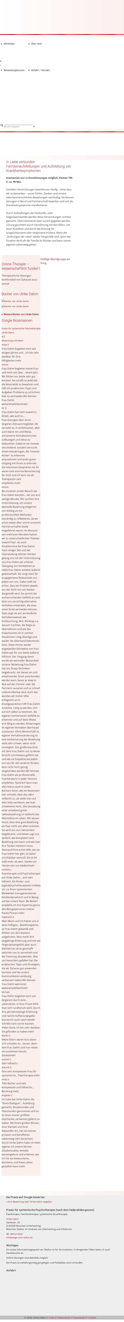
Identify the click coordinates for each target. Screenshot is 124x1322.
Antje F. (5, 344)
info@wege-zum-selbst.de (19, 1237)
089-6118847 (16, 1234)
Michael (6, 992)
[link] (34, 126)
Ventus (5, 487)
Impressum (79, 1317)
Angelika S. (7, 1095)
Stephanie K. (8, 917)
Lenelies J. (7, 869)
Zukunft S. (7, 1067)
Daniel (5, 364)
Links (51, 1317)
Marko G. (6, 1035)
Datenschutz (63, 1317)
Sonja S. (6, 1079)
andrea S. (6, 1059)
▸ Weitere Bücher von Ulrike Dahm (20, 314)
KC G (4, 408)
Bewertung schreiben (12, 340)
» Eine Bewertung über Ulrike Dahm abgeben (29, 1201)
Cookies (92, 1317)
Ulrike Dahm (12, 1219)
